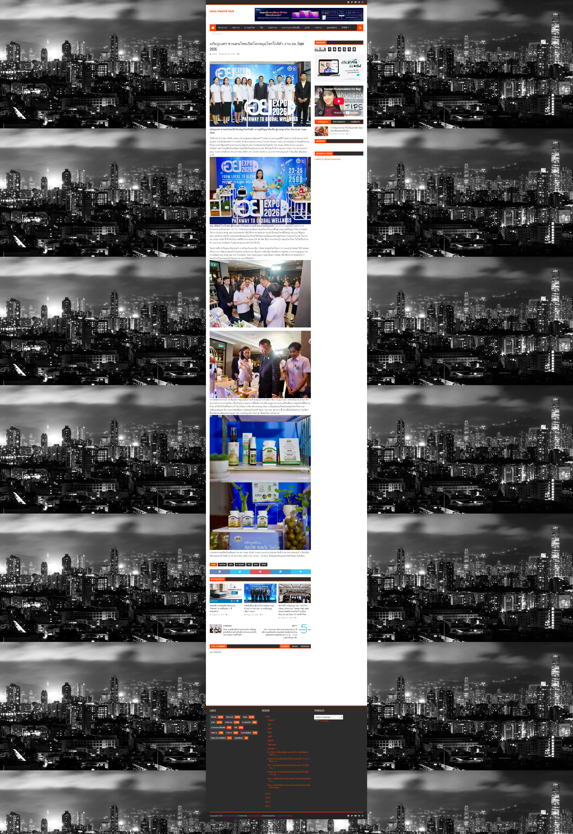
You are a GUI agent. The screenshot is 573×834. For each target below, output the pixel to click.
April (270, 736)
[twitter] (351, 2)
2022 (268, 806)
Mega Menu (216, 33)
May (270, 732)
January (271, 748)
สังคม (256, 564)
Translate (324, 721)
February (272, 744)
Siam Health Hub (222, 11)
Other (344, 27)
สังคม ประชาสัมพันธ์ (218, 738)
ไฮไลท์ (264, 564)
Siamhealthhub (229, 816)
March (271, 740)
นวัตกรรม (272, 27)
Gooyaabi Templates (284, 816)
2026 (268, 716)
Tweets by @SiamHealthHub (328, 159)
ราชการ (318, 27)
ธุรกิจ (307, 27)
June (270, 728)
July (270, 724)
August (271, 720)
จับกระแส (222, 27)
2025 (268, 794)
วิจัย (261, 27)
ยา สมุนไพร (249, 27)
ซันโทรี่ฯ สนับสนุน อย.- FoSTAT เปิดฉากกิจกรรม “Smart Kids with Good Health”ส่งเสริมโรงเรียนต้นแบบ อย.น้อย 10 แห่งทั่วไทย (293, 610)
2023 (268, 802)
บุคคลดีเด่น (332, 27)
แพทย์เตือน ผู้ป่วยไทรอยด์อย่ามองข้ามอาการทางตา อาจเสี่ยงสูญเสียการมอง (259, 608)
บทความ (235, 27)
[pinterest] (359, 2)
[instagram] (362, 2)
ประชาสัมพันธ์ (246, 733)
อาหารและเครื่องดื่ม (291, 27)
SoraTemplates (254, 816)
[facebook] (348, 2)
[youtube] (355, 2)
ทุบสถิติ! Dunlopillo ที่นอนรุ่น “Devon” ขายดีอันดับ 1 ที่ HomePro (222, 608)
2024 (268, 798)
